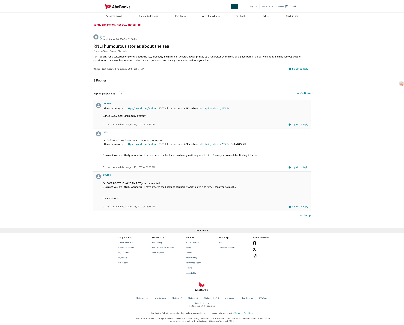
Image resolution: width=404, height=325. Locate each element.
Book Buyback (158, 252)
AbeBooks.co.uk (142, 298)
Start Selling (292, 16)
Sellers (266, 16)
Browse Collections (148, 16)
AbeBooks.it (193, 298)
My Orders (122, 257)
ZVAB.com (263, 298)
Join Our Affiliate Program (163, 247)
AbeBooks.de (160, 298)
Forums (189, 268)
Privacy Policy (191, 257)
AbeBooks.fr (177, 298)
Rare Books (180, 16)
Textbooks (241, 16)
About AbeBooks (193, 242)
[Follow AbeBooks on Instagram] (267, 256)
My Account (267, 6)
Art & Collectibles (211, 16)
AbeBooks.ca (230, 298)
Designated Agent (193, 263)
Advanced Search (114, 16)
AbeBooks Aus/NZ (211, 298)
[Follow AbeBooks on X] (267, 249)
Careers (189, 252)
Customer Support (227, 247)
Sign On (253, 6)
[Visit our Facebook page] (267, 243)
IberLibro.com (247, 298)
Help (295, 6)
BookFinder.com (202, 304)
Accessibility (191, 273)
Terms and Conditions (244, 313)
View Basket (123, 263)
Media (188, 247)
